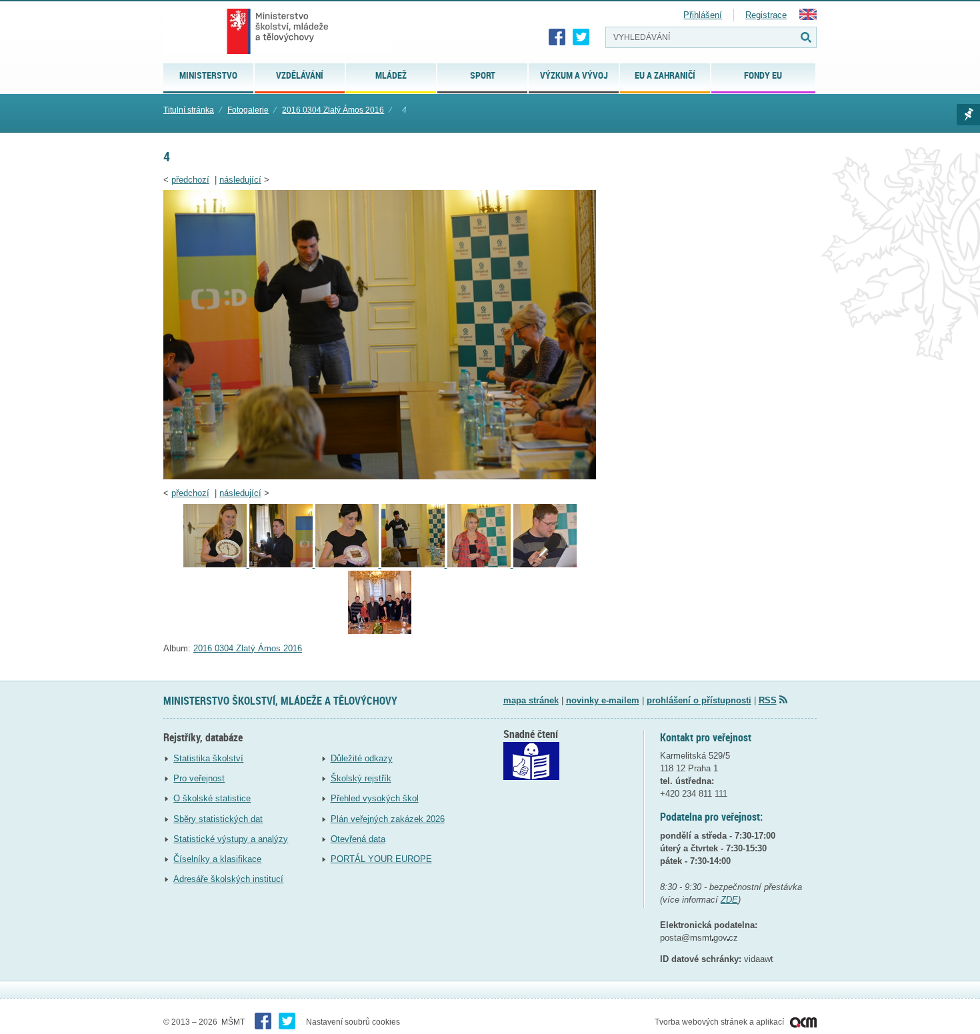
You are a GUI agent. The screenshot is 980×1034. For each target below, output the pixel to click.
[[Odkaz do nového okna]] (531, 777)
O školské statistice (212, 798)
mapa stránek (531, 700)
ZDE (729, 900)
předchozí (190, 180)
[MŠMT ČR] (277, 31)
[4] (379, 476)
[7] (216, 564)
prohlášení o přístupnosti (699, 700)
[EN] (808, 17)
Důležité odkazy (362, 758)
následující (240, 180)
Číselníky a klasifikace (217, 859)
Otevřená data (358, 839)
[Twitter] (581, 37)
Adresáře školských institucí (228, 879)
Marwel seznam (968, 114)
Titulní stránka (188, 110)
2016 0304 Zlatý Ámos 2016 (333, 110)
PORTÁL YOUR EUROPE (381, 859)
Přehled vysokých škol (375, 798)
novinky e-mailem (602, 700)
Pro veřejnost (199, 778)
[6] (282, 564)
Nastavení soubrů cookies (353, 1022)
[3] (480, 564)
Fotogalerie (248, 110)
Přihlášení (702, 15)
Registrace (766, 15)
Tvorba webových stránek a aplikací (720, 1022)
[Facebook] (557, 37)
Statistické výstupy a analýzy (230, 839)
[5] (348, 564)
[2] (545, 564)
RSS (768, 700)
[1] (379, 631)
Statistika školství (208, 758)
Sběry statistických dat (218, 819)
